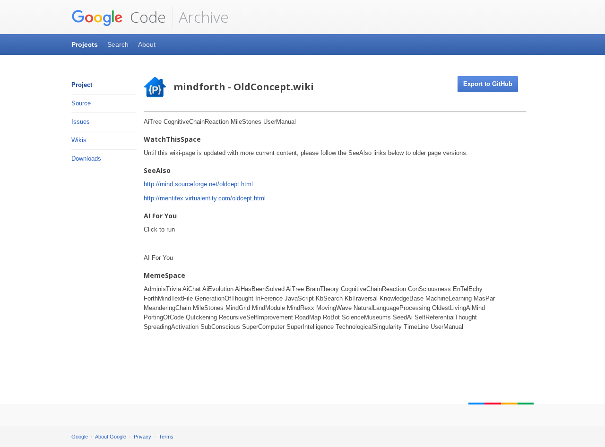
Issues (80, 121)
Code (146, 17)
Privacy (142, 436)
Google (79, 436)
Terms (166, 436)
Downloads (86, 158)
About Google (110, 436)
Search (118, 44)
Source (81, 103)
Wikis (78, 140)
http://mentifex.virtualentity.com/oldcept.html (205, 198)
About (147, 44)
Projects (84, 44)
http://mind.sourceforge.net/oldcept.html (198, 184)
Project (81, 84)
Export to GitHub (487, 83)
